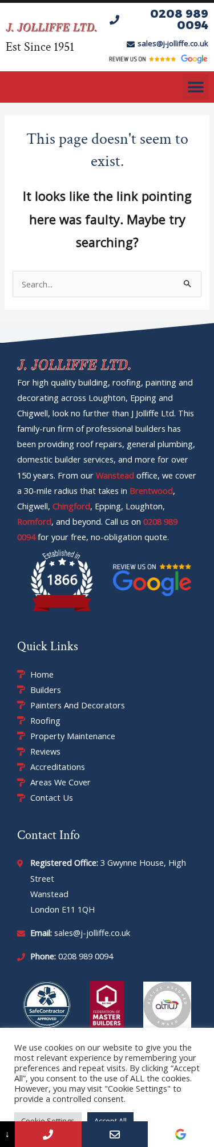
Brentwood (151, 490)
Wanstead (115, 475)
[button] (195, 87)
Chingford (71, 506)
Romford (34, 521)
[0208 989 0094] (48, 1134)
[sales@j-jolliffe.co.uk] (115, 1134)
